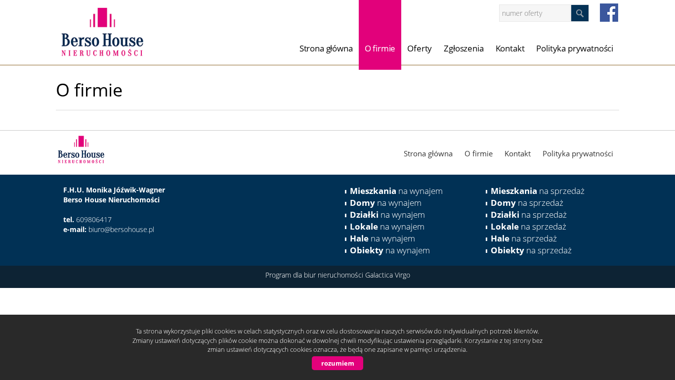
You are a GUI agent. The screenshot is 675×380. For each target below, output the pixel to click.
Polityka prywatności (574, 48)
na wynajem (396, 190)
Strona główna (326, 48)
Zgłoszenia (463, 48)
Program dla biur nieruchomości (315, 275)
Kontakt (510, 48)
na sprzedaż (538, 190)
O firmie (380, 48)
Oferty (419, 48)
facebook (609, 12)
